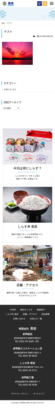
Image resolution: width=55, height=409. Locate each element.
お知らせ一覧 (36, 318)
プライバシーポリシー (20, 393)
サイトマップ (38, 393)
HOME (13, 309)
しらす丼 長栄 (12, 314)
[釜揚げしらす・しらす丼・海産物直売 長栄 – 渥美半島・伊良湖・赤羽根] (8, 5)
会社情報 (45, 314)
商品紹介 (41, 309)
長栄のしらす (26, 309)
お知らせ (8, 89)
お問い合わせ (19, 318)
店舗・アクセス (30, 314)
